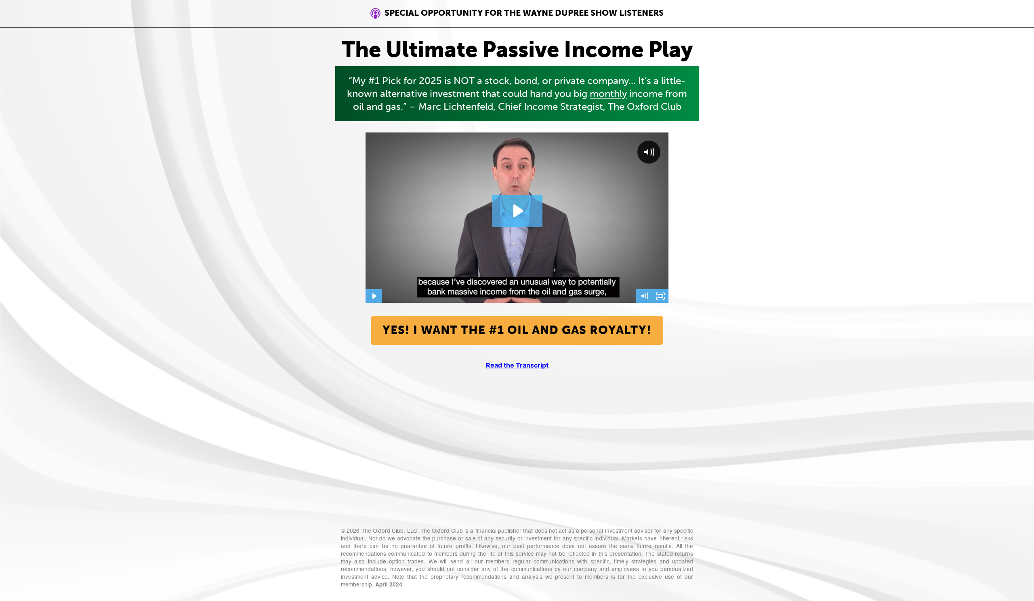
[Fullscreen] (660, 296)
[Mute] (644, 296)
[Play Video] (374, 296)
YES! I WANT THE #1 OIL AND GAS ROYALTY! (517, 330)
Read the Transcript (517, 365)
